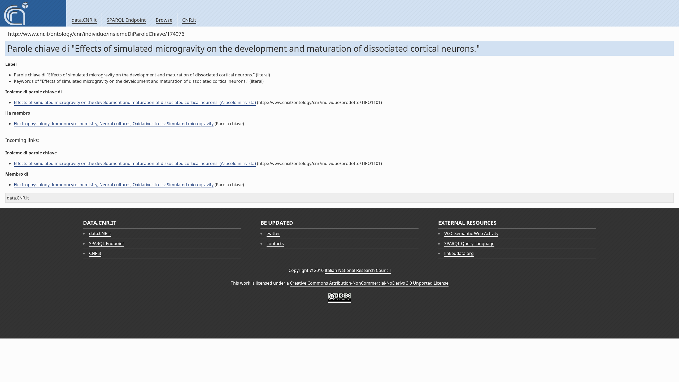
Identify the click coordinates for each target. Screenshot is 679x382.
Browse (164, 20)
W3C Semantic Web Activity (471, 233)
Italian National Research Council (358, 270)
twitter (273, 233)
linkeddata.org (459, 253)
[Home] (33, 13)
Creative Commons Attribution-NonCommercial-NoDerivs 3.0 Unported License (369, 283)
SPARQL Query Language (469, 243)
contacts (275, 243)
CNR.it (189, 20)
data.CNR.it (84, 20)
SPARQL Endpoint (126, 20)
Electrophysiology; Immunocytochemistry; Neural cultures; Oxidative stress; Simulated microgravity (114, 124)
